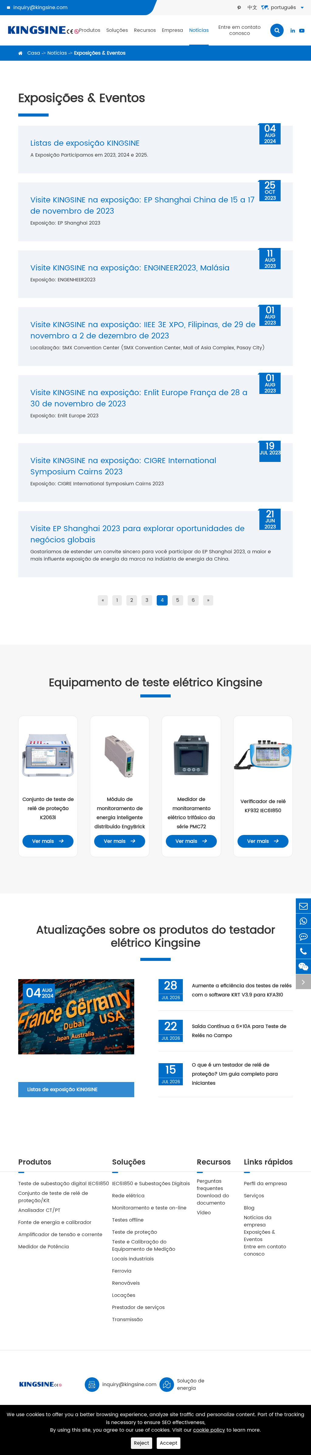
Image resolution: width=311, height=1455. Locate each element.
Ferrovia (122, 1271)
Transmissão (127, 1320)
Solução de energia (190, 1384)
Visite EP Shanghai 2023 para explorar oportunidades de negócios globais (137, 534)
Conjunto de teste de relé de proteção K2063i (48, 808)
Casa (33, 53)
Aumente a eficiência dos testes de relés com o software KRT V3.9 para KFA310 (242, 990)
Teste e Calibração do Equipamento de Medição (143, 1245)
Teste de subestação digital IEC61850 (63, 1184)
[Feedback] (303, 936)
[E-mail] (303, 905)
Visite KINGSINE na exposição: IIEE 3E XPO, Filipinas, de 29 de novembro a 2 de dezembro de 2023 (142, 330)
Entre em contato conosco (239, 30)
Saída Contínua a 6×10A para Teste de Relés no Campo (239, 1031)
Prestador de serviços (138, 1307)
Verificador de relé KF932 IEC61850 (263, 806)
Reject (141, 1443)
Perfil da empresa (265, 1184)
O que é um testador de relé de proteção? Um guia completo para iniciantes (235, 1074)
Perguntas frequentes (210, 1185)
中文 (252, 7)
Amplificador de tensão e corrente (60, 1235)
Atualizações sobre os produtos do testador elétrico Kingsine (155, 937)
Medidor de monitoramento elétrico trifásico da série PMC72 (191, 813)
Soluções (117, 30)
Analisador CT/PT (39, 1210)
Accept (168, 1443)
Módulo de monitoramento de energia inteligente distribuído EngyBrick (119, 813)
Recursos (145, 30)
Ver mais (48, 841)
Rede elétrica (128, 1196)
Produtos (89, 30)
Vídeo (204, 1213)
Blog (249, 1208)
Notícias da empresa (258, 1221)
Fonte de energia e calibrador (54, 1222)
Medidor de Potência (43, 1247)
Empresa (172, 30)
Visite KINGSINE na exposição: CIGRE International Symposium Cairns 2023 (123, 466)
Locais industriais (133, 1259)
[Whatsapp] (303, 921)
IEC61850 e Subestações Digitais (151, 1184)
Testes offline (128, 1220)
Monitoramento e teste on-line (149, 1208)
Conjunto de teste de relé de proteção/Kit (53, 1197)
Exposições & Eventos (99, 53)
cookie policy (209, 1430)
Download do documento (213, 1199)
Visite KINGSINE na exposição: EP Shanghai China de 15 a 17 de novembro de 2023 (142, 206)
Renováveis (126, 1283)
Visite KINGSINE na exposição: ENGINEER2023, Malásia (130, 268)
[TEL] (303, 951)
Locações (123, 1295)
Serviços (254, 1196)
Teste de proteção (134, 1232)
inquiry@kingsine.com (40, 8)
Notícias (199, 30)
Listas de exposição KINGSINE (85, 143)
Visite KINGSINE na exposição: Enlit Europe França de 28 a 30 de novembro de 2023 (139, 398)
